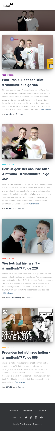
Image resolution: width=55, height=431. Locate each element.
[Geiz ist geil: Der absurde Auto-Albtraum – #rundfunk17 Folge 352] (27, 141)
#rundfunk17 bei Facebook (31, 417)
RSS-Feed (17, 418)
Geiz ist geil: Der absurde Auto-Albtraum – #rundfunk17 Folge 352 (26, 174)
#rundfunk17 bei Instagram (35, 417)
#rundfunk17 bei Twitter (25, 417)
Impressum (13, 411)
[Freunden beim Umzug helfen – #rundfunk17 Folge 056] (27, 325)
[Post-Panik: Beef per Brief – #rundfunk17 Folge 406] (27, 52)
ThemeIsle (37, 424)
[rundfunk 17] (8, 5)
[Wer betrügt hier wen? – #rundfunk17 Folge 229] (27, 236)
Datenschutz (28, 411)
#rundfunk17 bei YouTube (41, 417)
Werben (42, 411)
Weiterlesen (46, 109)
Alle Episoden (8, 75)
